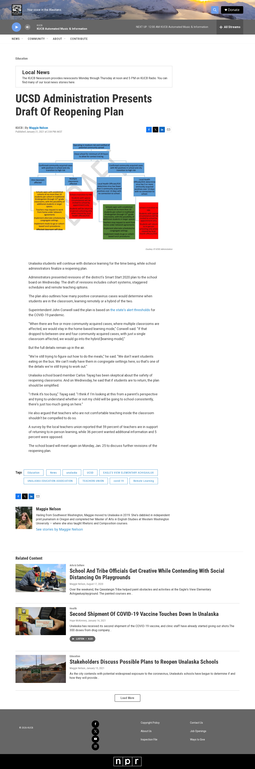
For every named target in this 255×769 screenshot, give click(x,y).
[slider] (33, 27)
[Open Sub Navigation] (22, 38)
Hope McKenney (78, 620)
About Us (146, 731)
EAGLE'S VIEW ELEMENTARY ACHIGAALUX (128, 472)
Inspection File (149, 739)
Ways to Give (197, 739)
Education (21, 58)
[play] (16, 27)
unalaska (71, 472)
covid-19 (119, 480)
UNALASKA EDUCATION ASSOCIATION (50, 480)
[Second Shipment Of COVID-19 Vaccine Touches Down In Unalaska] (40, 621)
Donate (234, 10)
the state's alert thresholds (130, 310)
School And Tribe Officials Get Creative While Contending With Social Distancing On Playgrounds (147, 574)
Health (73, 608)
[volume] (27, 27)
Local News (36, 72)
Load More (127, 698)
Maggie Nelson (38, 128)
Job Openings (198, 731)
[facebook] (95, 724)
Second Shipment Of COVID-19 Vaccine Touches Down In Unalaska (144, 614)
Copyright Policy (150, 722)
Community (36, 38)
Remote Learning (143, 480)
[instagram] (95, 746)
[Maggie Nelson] (23, 518)
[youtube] (95, 739)
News (16, 38)
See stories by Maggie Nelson (59, 529)
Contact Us (196, 722)
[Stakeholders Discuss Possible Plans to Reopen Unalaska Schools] (40, 669)
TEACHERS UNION (93, 480)
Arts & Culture (77, 565)
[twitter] (95, 731)
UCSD (90, 472)
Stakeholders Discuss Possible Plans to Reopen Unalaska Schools (144, 661)
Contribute (79, 38)
